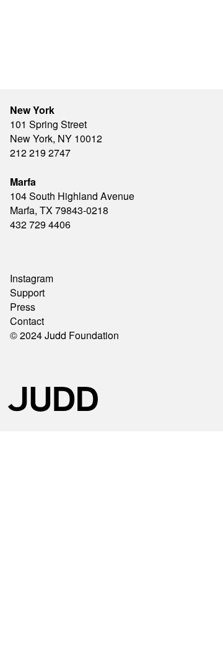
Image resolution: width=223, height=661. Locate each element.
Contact (27, 321)
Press (22, 307)
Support (27, 292)
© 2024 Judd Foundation (64, 335)
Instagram (31, 278)
